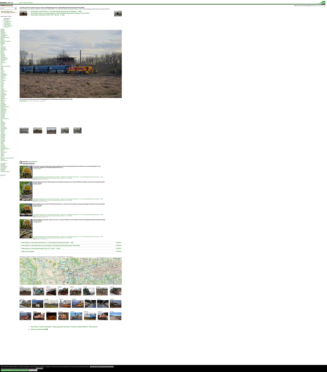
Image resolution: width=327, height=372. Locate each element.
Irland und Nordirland (5, 66)
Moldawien (3, 100)
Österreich (3, 114)
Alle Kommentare (33, 161)
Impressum (30, 2)
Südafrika (3, 141)
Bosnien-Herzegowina (6, 41)
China (2, 46)
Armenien (3, 34)
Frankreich (3, 55)
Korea (2, 81)
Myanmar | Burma (5, 106)
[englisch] (1, 5)
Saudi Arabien (4, 128)
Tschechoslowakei (5, 148)
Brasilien (3, 42)
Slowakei (3, 136)
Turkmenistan (4, 152)
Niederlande (3, 110)
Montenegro (3, 104)
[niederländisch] (12, 5)
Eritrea (2, 51)
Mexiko (2, 99)
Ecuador (3, 50)
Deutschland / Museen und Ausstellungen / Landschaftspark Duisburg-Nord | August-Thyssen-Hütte (60, 13)
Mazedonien (3, 98)
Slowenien (3, 137)
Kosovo (2, 82)
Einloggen (313, 5)
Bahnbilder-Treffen (5, 37)
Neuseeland (3, 109)
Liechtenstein (4, 91)
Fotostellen (3, 169)
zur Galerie (118, 242)
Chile (2, 44)
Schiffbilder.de (7, 22)
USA (2, 156)
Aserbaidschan (4, 35)
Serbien (2, 133)
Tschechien (3, 147)
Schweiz (3, 130)
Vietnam (2, 159)
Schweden (3, 129)
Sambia (2, 125)
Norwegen (3, 112)
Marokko (3, 97)
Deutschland (44, 9)
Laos (2, 87)
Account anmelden (321, 5)
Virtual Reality (4, 166)
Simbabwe (3, 134)
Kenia (2, 79)
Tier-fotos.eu (6, 27)
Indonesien (3, 62)
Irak (1, 63)
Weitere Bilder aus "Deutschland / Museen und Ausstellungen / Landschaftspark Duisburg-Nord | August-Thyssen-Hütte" (51, 245)
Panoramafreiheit (5, 118)
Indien (2, 61)
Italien (2, 69)
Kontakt (25, 2)
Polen (2, 121)
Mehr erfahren (39, 368)
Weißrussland (4, 160)
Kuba (2, 85)
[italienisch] (6, 5)
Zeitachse (3, 170)
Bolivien (2, 40)
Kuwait (2, 86)
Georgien (3, 56)
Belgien (2, 38)
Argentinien (3, 32)
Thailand (3, 146)
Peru (2, 119)
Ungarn (2, 154)
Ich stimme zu (33, 370)
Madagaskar (3, 94)
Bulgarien (3, 43)
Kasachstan (3, 78)
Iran (1, 65)
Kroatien (3, 84)
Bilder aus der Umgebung (28, 251)
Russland (3, 124)
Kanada (2, 77)
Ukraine (2, 153)
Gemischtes (3, 168)
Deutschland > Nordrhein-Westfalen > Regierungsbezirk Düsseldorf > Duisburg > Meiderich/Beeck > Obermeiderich (46, 256)
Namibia (3, 108)
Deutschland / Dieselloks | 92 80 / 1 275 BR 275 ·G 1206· (48, 15)
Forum (21, 2)
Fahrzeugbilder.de (7, 21)
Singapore (3, 135)
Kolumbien (3, 80)
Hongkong (3, 60)
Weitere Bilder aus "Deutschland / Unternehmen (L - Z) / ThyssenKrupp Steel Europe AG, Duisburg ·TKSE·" (48, 242)
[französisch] (5, 5)
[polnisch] (10, 5)
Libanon (2, 90)
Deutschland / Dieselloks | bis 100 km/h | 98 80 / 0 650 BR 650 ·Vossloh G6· (49, 176)
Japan (2, 72)
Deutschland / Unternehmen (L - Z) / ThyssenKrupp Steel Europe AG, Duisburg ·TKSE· (56, 11)
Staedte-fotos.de (7, 24)
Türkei (2, 150)
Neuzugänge (4, 163)
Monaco (2, 102)
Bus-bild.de (6, 19)
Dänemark (3, 48)
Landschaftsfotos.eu (8, 25)
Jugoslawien (3, 74)
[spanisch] (8, 5)
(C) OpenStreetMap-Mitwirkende (113, 283)
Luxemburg (3, 93)
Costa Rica (3, 47)
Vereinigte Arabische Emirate (7, 158)
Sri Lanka (3, 140)
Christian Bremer (37, 168)
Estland (2, 53)
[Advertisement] (63, 22)
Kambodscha (4, 75)
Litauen (2, 92)
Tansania (3, 145)
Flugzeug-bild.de (7, 23)
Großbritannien (4, 59)
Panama (3, 117)
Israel (2, 68)
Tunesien (3, 149)
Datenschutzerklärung (5, 171)
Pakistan (3, 115)
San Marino (3, 127)
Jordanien (3, 73)
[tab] (71, 242)
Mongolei (3, 103)
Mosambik (3, 105)
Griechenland (4, 57)
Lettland (2, 88)
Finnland (3, 54)
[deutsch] (3, 5)
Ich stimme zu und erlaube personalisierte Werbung (14, 370)
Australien (3, 36)
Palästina (3, 116)
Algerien (3, 31)
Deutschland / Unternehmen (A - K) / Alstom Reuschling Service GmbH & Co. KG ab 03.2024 (52, 178)
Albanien (3, 30)
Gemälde (3, 164)
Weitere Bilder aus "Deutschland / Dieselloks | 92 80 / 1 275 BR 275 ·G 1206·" (41, 248)
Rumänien (3, 123)
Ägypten (2, 29)
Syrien (2, 142)
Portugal (3, 122)
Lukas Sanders (23, 101)
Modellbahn (3, 165)
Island (2, 67)
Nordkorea (3, 111)
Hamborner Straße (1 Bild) (38, 329)
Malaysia (3, 96)
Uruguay (3, 155)
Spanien (3, 139)
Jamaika (3, 71)
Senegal (3, 131)
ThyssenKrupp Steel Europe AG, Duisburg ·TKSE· (70, 9)
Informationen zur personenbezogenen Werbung (102, 366)
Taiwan (2, 143)
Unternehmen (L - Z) (52, 9)
